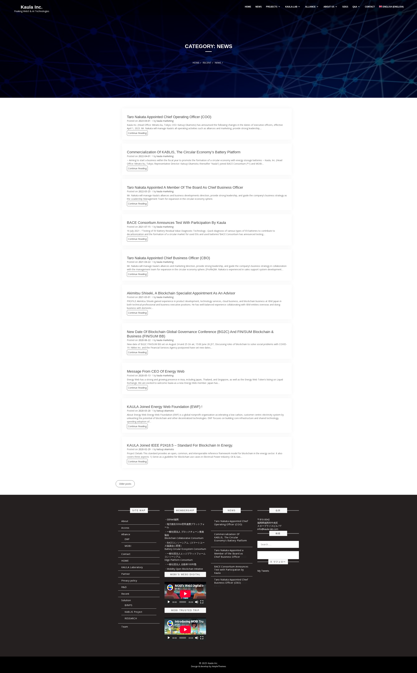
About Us (329, 7)
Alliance (310, 7)
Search (278, 555)
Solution (126, 600)
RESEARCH (131, 618)
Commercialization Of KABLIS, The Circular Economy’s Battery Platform (183, 152)
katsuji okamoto (165, 410)
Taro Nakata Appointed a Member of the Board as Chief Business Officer (185, 187)
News (258, 7)
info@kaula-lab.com (267, 529)
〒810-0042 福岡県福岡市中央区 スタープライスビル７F (269, 522)
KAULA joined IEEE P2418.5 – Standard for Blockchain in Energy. (180, 445)
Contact (370, 7)
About (124, 521)
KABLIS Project (133, 611)
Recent (125, 593)
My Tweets (263, 570)
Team (124, 626)
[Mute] (196, 602)
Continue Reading (137, 133)
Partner (125, 573)
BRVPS (128, 605)
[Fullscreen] (201, 602)
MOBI (128, 545)
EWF (127, 539)
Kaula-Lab (291, 7)
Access (125, 527)
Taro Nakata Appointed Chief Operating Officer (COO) (169, 117)
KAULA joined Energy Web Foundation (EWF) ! (164, 407)
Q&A (354, 7)
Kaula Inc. (32, 7)
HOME (248, 7)
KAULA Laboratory (132, 567)
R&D (124, 587)
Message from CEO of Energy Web (155, 371)
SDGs (345, 7)
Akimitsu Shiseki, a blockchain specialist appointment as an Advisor (181, 293)
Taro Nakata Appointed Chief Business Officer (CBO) (168, 258)
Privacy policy (129, 580)
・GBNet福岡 (172, 519)
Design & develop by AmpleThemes (208, 666)
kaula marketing (165, 120)
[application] (185, 593)
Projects (271, 7)
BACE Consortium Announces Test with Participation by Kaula (176, 223)
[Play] (168, 602)
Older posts (125, 483)
